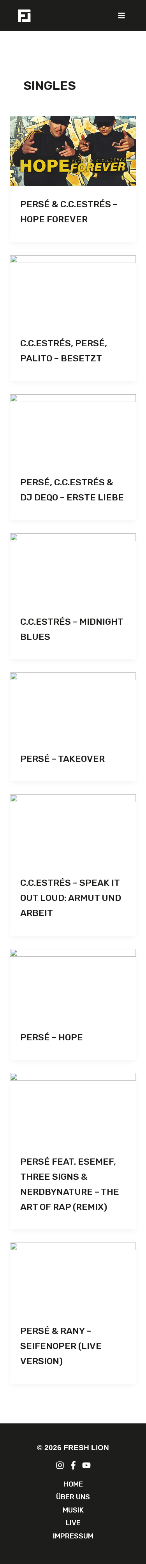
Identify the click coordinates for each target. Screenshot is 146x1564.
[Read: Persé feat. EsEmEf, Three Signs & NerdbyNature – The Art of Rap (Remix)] (73, 1108)
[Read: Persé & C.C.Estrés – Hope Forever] (73, 151)
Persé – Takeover (62, 758)
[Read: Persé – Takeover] (73, 706)
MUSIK (73, 1510)
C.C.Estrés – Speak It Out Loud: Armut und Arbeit (70, 897)
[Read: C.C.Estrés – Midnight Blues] (73, 568)
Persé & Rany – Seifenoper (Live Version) (61, 1345)
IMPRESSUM (73, 1536)
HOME (73, 1484)
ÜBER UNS (73, 1497)
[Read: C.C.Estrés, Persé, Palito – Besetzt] (73, 290)
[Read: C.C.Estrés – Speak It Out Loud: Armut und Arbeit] (73, 829)
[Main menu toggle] (122, 15)
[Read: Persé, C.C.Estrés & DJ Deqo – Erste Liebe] (73, 429)
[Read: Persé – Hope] (73, 984)
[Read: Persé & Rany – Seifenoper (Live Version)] (73, 1278)
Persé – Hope (51, 1037)
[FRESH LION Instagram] (60, 1465)
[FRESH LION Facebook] (73, 1465)
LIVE (73, 1523)
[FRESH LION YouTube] (86, 1465)
